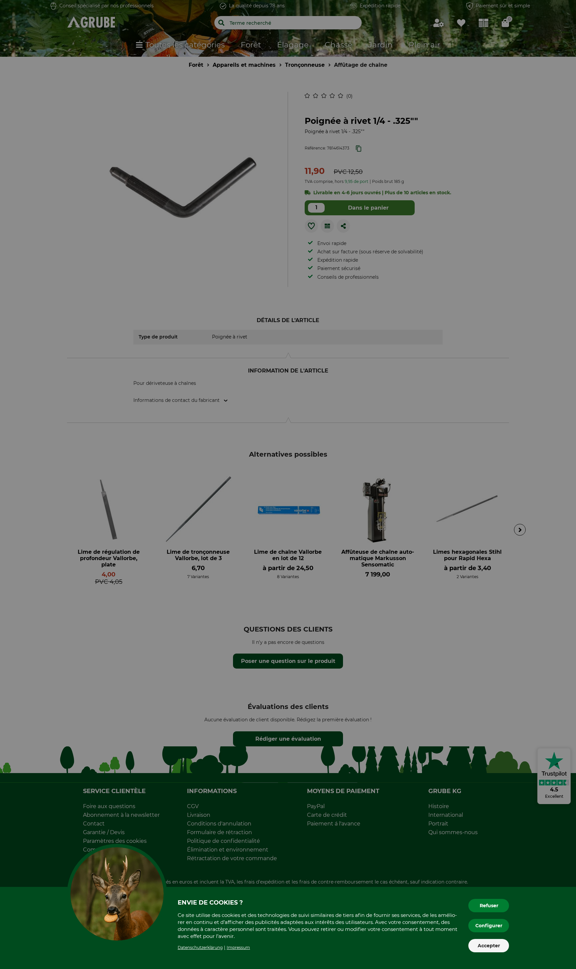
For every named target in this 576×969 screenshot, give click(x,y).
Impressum (238, 947)
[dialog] (288, 484)
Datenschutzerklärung (200, 947)
